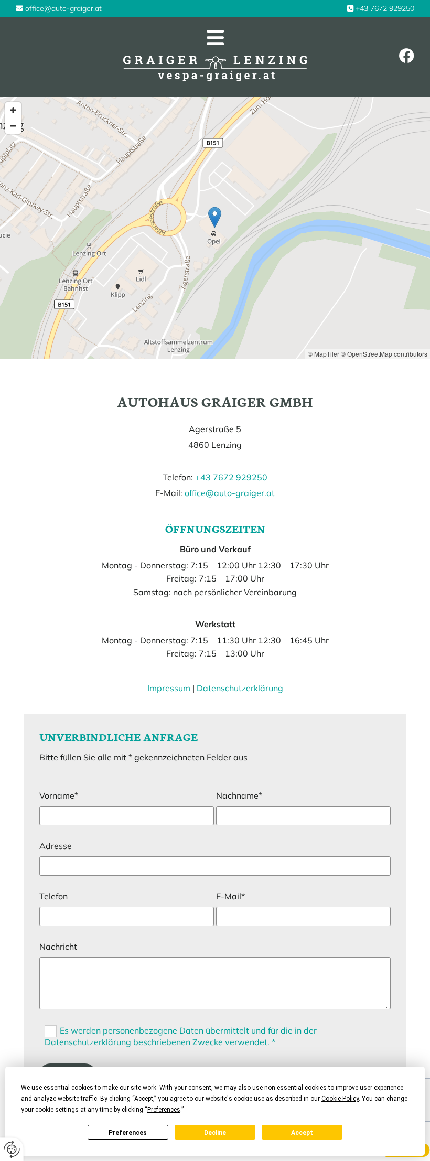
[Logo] (215, 68)
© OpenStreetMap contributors (384, 353)
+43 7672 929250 (385, 8)
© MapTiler (323, 353)
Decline (215, 1132)
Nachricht (58, 947)
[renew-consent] (12, 1149)
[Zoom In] (13, 110)
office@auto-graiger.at (63, 8)
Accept (302, 1132)
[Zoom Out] (13, 126)
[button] (215, 38)
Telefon (53, 896)
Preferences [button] (163, 1109)
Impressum (168, 688)
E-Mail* (230, 896)
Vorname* (58, 796)
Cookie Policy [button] (340, 1098)
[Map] (215, 228)
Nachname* (239, 796)
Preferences (128, 1132)
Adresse (55, 846)
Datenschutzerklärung (240, 688)
